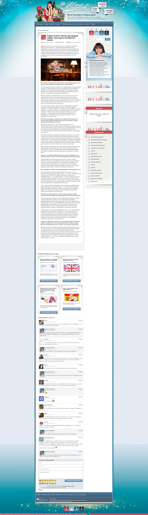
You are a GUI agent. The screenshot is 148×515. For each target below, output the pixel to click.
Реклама (57, 24)
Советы (93, 167)
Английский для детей (97, 137)
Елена (45, 364)
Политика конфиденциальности (64, 498)
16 (63, 42)
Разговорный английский (98, 145)
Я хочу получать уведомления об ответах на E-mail (54, 487)
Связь (53, 494)
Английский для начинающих (99, 139)
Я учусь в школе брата (80, 494)
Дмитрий (46, 339)
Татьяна (46, 380)
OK (88, 514)
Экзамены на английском (98, 148)
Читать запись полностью (48, 280)
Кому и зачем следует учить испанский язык (70, 289)
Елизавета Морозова (48, 42)
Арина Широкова (48, 404)
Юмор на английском (96, 178)
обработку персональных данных (68, 486)
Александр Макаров (49, 437)
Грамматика (94, 153)
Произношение (95, 159)
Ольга (45, 320)
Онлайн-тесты (81, 24)
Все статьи (73, 24)
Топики (87, 24)
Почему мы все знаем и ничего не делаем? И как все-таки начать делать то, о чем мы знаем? (48, 290)
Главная (46, 24)
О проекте (51, 24)
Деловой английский (96, 142)
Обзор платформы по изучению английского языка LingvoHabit (49, 260)
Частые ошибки (95, 175)
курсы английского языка (66, 95)
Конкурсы (70, 494)
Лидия (45, 413)
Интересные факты (96, 170)
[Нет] (90, 514)
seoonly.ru (46, 396)
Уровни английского (96, 173)
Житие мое (94, 181)
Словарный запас (96, 162)
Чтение (93, 164)
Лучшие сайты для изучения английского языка (70, 260)
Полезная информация (76, 42)
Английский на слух (96, 156)
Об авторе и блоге (46, 494)
